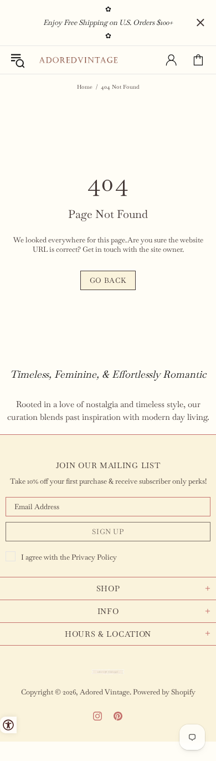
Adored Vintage (78, 60)
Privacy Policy (94, 557)
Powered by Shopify (164, 692)
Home (84, 86)
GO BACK (108, 280)
